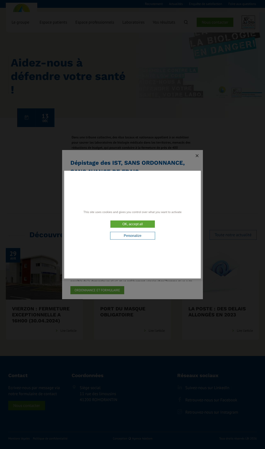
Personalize (132, 235)
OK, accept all (132, 224)
